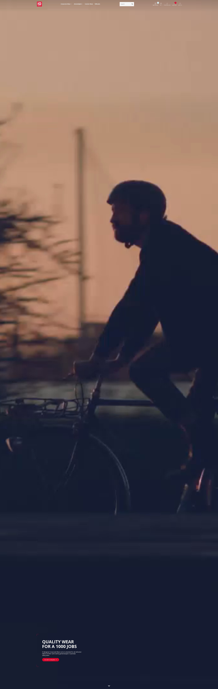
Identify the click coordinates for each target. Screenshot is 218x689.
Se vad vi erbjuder (49, 659)
